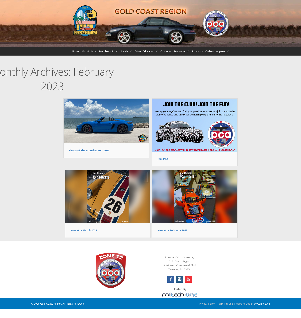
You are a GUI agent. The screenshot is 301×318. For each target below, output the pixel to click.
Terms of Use (225, 303)
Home (75, 51)
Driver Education (144, 51)
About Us (87, 51)
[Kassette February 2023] (194, 196)
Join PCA (163, 159)
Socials (124, 51)
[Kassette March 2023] (107, 196)
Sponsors (197, 51)
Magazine (180, 51)
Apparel (220, 51)
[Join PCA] (194, 125)
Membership (106, 51)
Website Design (244, 303)
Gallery (209, 51)
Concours (166, 51)
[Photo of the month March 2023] (106, 120)
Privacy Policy (207, 303)
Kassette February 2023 (172, 230)
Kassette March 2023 (84, 230)
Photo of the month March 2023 (89, 150)
